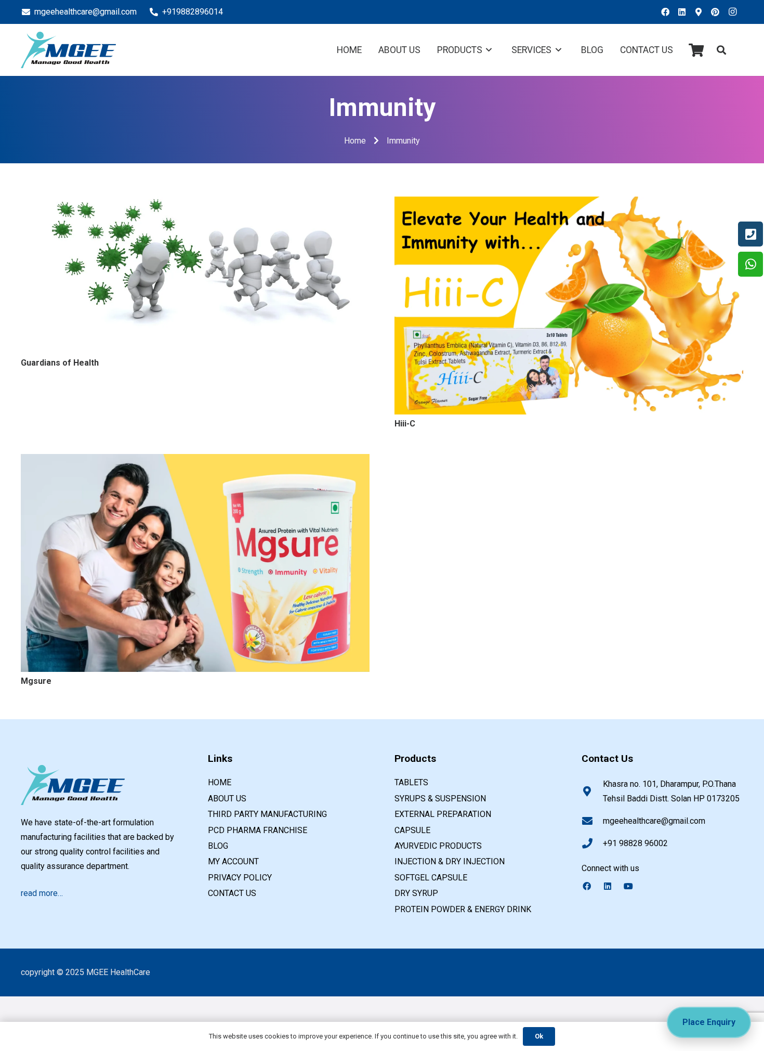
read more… (42, 893)
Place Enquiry (708, 1022)
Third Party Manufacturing (267, 814)
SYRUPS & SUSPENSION (440, 798)
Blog (218, 846)
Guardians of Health (60, 363)
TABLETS (411, 782)
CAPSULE (412, 830)
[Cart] (696, 50)
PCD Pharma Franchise (257, 830)
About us (227, 798)
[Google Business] (701, 12)
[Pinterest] (718, 12)
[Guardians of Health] (195, 204)
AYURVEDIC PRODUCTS (438, 846)
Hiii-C (404, 424)
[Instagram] (735, 12)
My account (233, 861)
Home (219, 782)
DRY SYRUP (416, 893)
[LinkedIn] (685, 12)
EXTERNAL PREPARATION (442, 814)
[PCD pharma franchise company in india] (68, 50)
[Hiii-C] (568, 204)
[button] (721, 50)
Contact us (232, 893)
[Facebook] (668, 12)
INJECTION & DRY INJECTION (449, 861)
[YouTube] (633, 886)
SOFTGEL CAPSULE (430, 878)
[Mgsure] (195, 461)
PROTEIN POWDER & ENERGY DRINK (462, 909)
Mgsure (36, 681)
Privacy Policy (240, 878)
